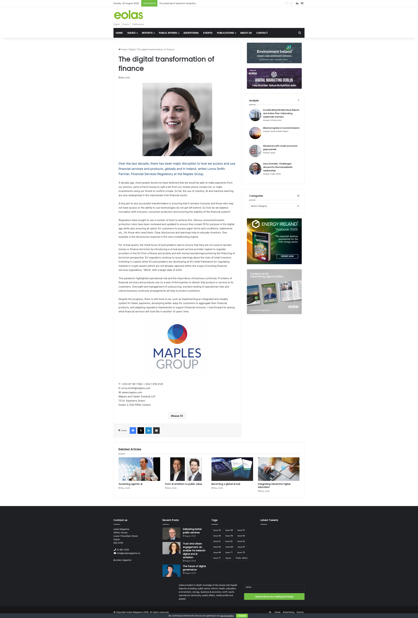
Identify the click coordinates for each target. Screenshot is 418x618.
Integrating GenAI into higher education (274, 485)
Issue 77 (217, 558)
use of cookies (226, 615)
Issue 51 (178, 415)
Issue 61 (217, 541)
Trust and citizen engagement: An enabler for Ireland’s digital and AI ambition (194, 550)
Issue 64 (217, 547)
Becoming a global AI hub (225, 484)
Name (248, 587)
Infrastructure (275, 120)
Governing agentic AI (130, 484)
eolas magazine (123, 560)
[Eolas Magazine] (128, 18)
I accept (242, 615)
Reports (147, 32)
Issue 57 (241, 530)
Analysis (266, 120)
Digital (132, 49)
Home (119, 32)
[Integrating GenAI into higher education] (279, 469)
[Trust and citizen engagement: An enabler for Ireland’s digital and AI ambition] (171, 548)
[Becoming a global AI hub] (232, 469)
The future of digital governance (194, 568)
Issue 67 (241, 547)
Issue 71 (229, 552)
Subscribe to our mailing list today (274, 596)
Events (207, 32)
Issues (131, 32)
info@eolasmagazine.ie (128, 553)
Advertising (191, 32)
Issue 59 (229, 535)
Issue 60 (241, 535)
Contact (262, 32)
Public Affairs (168, 32)
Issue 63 (241, 541)
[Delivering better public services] (171, 533)
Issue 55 (217, 530)
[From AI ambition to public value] (186, 469)
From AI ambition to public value (183, 484)
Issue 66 (229, 547)
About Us (246, 32)
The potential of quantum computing (177, 3)
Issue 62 (229, 541)
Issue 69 (217, 552)
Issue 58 (217, 535)
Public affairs (242, 558)
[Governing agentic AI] (139, 469)
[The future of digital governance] (171, 571)
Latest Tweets (269, 520)
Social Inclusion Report (279, 131)
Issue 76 (241, 552)
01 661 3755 (123, 549)
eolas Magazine (135, 612)
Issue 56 (229, 530)
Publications (225, 32)
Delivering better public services (192, 530)
